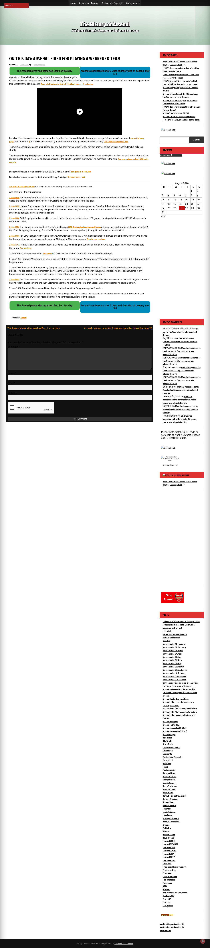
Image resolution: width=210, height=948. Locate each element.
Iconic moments (169, 805)
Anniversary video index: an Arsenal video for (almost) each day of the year (180, 684)
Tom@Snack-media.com (81, 171)
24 (163, 208)
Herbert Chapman (170, 799)
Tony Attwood (39, 64)
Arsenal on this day (171, 724)
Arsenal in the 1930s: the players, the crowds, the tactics (178, 704)
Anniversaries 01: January (174, 644)
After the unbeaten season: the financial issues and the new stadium (180, 341)
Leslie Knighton (169, 811)
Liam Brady (167, 815)
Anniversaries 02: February (174, 647)
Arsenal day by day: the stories (176, 698)
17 (163, 203)
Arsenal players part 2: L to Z (175, 731)
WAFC (165, 886)
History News (168, 802)
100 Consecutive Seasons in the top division (181, 621)
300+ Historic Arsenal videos (175, 634)
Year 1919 (166, 902)
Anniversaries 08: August (173, 666)
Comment (14, 346)
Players (166, 831)
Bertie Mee (167, 737)
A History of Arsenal (88, 3)
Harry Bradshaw (170, 786)
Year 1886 (167, 899)
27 (180, 208)
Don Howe (167, 763)
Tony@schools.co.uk (76, 177)
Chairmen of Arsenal (171, 747)
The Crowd (167, 873)
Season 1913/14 (169, 840)
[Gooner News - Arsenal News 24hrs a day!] (168, 173)
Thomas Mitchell (170, 876)
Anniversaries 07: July (172, 663)
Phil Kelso (167, 828)
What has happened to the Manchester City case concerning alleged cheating (181, 351)
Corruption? (168, 760)
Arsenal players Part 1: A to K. (175, 727)
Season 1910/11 (169, 853)
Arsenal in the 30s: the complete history (180, 708)
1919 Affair (167, 631)
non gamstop (165, 930)
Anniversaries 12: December (174, 679)
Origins (166, 824)
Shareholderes (169, 860)
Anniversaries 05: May (172, 656)
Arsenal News (168, 464)
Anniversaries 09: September (175, 669)
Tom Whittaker (169, 879)
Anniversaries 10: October (174, 673)
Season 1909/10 (169, 850)
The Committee (169, 870)
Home (73, 3)
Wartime (166, 889)
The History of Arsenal (105, 24)
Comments (167, 753)
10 (163, 199)
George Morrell (169, 779)
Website (12, 393)
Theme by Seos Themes (124, 943)
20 (180, 203)
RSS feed (185, 475)
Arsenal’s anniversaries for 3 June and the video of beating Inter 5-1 (118, 328)
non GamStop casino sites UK (172, 923)
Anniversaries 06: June (172, 660)
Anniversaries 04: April (172, 653)
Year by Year (168, 905)
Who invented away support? (175, 892)
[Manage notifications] (202, 941)
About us (166, 640)
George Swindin (169, 782)
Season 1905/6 (169, 847)
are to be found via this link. (116, 141)
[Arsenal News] (168, 129)
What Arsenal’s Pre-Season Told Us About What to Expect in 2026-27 (180, 483)
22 (192, 203)
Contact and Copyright (112, 3)
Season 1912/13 (169, 857)
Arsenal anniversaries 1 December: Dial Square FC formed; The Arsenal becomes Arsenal (180, 692)
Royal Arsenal (168, 837)
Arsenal (23, 317)
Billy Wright (167, 740)
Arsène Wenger (169, 734)
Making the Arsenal (171, 818)
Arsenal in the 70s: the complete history (180, 711)
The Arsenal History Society (174, 866)
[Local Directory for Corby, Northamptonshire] (167, 915)
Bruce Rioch (167, 744)
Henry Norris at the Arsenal (174, 795)
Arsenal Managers (170, 721)
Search (196, 140)
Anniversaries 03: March (173, 650)
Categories (131, 3)
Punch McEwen (169, 834)
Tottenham (167, 882)
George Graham (169, 776)
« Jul (163, 216)
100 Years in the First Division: (22, 186)
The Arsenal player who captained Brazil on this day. (33, 328)
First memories (169, 769)
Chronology (167, 750)
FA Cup (165, 766)
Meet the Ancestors (171, 821)
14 (186, 199)
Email (11, 383)
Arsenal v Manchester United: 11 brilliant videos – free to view (67, 83)
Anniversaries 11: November (174, 676)
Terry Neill (167, 863)
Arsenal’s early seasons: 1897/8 (176, 113)
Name (12, 373)
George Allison (169, 773)
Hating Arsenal (169, 789)
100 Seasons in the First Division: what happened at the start (179, 626)
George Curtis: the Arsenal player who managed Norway (180, 331)
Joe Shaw (167, 808)
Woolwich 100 (168, 895)
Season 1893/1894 (170, 844)
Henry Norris (168, 792)
